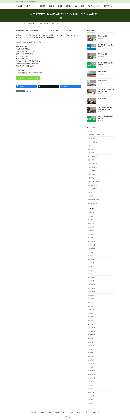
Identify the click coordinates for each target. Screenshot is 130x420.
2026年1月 (91, 238)
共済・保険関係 (92, 156)
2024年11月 (91, 288)
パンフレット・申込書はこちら (28, 78)
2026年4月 (91, 227)
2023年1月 (91, 367)
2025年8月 (91, 256)
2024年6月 (91, 306)
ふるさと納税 (93, 188)
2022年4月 (91, 399)
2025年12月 (91, 241)
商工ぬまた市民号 (94, 181)
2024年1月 (91, 324)
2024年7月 (91, 302)
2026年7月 (91, 216)
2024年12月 (91, 284)
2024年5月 (91, 309)
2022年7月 (91, 389)
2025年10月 (91, 248)
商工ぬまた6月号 (102, 72)
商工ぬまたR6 (93, 170)
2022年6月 (91, 392)
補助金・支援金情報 (93, 199)
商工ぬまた (91, 160)
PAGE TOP (125, 405)
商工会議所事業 (92, 185)
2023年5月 (91, 353)
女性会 (64, 412)
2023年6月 (91, 349)
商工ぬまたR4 (93, 163)
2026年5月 (91, 223)
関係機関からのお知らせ (96, 135)
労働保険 (57, 412)
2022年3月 (91, 403)
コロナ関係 (91, 145)
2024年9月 (91, 295)
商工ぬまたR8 (93, 178)
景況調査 (91, 153)
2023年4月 (91, 356)
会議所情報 (28, 91)
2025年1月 (91, 281)
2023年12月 (91, 327)
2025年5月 (91, 266)
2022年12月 (91, 371)
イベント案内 (93, 142)
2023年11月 (91, 331)
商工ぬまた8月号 (102, 36)
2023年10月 (91, 335)
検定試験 (90, 196)
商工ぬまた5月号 (102, 81)
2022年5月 (91, 396)
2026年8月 (91, 212)
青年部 (71, 412)
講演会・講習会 (92, 203)
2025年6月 (91, 263)
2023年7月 (91, 345)
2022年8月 (91, 385)
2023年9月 (91, 338)
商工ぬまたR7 (93, 174)
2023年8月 (91, 342)
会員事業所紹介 (95, 412)
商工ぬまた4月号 (102, 99)
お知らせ (90, 131)
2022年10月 (91, 378)
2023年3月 (91, 360)
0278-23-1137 (37, 73)
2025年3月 (91, 274)
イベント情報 (92, 138)
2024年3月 (91, 317)
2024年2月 (91, 320)
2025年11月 (91, 245)
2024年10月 (91, 291)
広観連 (90, 192)
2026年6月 (91, 220)
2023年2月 (91, 363)
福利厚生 (49, 412)
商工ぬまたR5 (93, 167)
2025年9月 (91, 252)
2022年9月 (91, 381)
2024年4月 (91, 313)
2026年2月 (91, 234)
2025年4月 (91, 270)
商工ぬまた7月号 (102, 54)
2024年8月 (91, 299)
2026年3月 (91, 230)
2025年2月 (91, 277)
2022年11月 (91, 374)
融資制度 (42, 412)
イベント (86, 412)
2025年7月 (91, 259)
